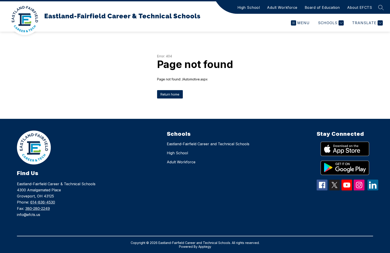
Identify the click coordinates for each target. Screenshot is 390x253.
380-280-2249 (37, 208)
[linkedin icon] (372, 189)
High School (248, 7)
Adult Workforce (282, 7)
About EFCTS (359, 7)
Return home (169, 94)
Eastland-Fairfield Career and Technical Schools (208, 144)
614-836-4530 (42, 202)
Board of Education (322, 7)
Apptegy (204, 246)
